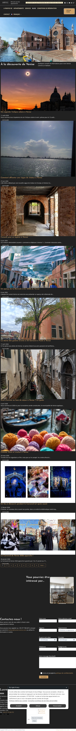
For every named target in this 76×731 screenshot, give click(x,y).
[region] (62, 590)
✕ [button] (66, 687)
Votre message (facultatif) (47, 656)
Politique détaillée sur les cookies (63, 729)
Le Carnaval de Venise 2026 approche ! (17, 556)
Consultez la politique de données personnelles (42, 701)
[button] (69, 11)
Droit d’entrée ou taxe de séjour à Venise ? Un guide (22, 400)
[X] (67, 2)
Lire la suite (5, 120)
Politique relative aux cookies (18, 701)
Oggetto (41, 628)
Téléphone (42, 647)
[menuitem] (16, 14)
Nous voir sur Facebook (37, 718)
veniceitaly (42, 711)
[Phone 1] (74, 2)
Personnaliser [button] (57, 706)
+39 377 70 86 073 (8, 712)
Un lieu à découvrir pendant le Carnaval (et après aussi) (24, 504)
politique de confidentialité (64, 673)
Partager (34, 720)
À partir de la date (45, 637)
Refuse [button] (38, 706)
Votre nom (42, 618)
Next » (42, 565)
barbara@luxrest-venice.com (17, 630)
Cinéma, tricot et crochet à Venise (14, 452)
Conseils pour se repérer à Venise (14, 237)
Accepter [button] (19, 706)
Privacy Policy (73, 729)
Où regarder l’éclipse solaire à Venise (16, 112)
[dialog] (38, 697)
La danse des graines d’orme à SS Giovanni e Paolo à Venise (26, 341)
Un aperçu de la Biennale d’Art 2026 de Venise (20, 289)
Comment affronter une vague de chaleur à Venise (21, 178)
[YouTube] (69, 2)
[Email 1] (71, 2)
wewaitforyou (42, 713)
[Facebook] (65, 2)
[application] (20, 14)
